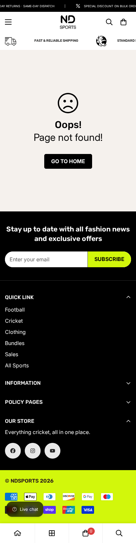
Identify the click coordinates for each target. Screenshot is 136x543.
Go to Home (68, 161)
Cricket (14, 320)
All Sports (17, 365)
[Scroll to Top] (124, 508)
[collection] (52, 533)
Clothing (15, 332)
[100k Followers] (33, 451)
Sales (11, 354)
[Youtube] (52, 451)
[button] (123, 22)
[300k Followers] (13, 451)
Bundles (14, 343)
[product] (17, 533)
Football (15, 309)
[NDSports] (68, 22)
